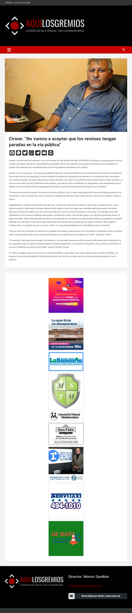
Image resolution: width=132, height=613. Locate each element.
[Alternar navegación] (9, 50)
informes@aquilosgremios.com (85, 585)
